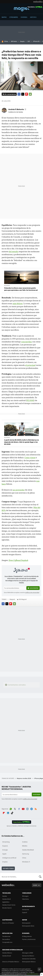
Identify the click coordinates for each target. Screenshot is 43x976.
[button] (17, 109)
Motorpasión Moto (28, 926)
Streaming (6, 842)
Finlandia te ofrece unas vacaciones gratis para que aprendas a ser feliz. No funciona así (21, 289)
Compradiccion (7, 942)
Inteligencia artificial (9, 858)
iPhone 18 (36, 41)
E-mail (30, 94)
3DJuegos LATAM (27, 953)
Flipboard (26, 94)
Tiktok (12, 812)
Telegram (31, 808)
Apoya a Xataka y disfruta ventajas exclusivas (21, 826)
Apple (4, 854)
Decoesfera (6, 939)
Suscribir (36, 794)
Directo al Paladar (8, 923)
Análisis (25, 842)
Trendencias (6, 936)
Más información (32, 974)
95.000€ (30, 400)
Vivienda (24, 17)
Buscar (40, 877)
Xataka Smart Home (8, 905)
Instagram (27, 808)
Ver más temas (8, 868)
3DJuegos (25, 896)
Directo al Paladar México (10, 962)
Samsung (25, 854)
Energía (5, 850)
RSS (35, 808)
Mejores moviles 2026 (24, 778)
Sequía (22, 41)
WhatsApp (10, 808)
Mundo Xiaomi (7, 908)
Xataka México (7, 953)
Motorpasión (26, 923)
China (6, 41)
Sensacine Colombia (28, 959)
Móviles (24, 846)
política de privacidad (32, 592)
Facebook (19, 94)
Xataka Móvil (6, 899)
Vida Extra (25, 899)
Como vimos (29, 457)
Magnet (21, 8)
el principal (30, 365)
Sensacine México (28, 956)
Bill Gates (14, 41)
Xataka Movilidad (28, 850)
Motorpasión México (29, 962)
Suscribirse (34, 588)
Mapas (4, 17)
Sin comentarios (10, 94)
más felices (18, 303)
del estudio (13, 251)
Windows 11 (26, 862)
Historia (33, 17)
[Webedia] (38, 1)
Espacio (5, 846)
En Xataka (7, 285)
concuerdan (26, 341)
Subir (35, 885)
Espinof (24, 912)
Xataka (4, 896)
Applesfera (5, 902)
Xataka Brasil (6, 956)
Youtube (23, 808)
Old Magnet (23, 599)
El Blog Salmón (27, 936)
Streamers (13, 17)
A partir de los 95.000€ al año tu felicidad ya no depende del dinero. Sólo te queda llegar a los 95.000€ (21, 442)
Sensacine (25, 909)
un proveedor (19, 490)
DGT (29, 41)
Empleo (5, 862)
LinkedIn (8, 812)
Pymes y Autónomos (28, 939)
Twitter (22, 94)
